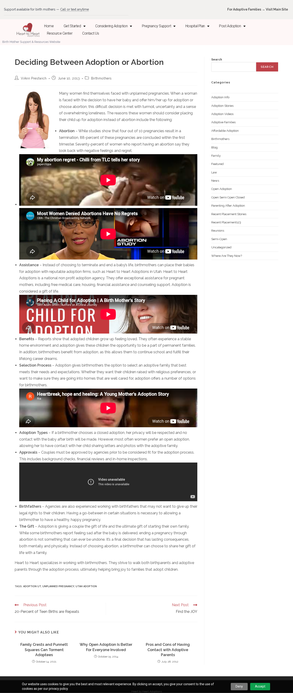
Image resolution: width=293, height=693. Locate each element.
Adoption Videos (222, 114)
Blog (214, 147)
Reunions (217, 230)
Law (214, 172)
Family (216, 155)
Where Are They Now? (226, 255)
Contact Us (90, 33)
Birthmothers (101, 78)
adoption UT (32, 586)
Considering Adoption (111, 26)
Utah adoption (86, 586)
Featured (217, 164)
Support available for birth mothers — (46, 9)
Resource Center (59, 33)
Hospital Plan (195, 26)
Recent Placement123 (226, 222)
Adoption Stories (222, 105)
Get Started (72, 26)
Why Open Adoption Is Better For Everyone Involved (106, 647)
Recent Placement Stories (228, 214)
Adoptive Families (223, 122)
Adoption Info (220, 97)
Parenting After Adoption (228, 205)
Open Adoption (221, 189)
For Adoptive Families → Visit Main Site (257, 9)
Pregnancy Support (156, 26)
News (215, 180)
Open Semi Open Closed (228, 197)
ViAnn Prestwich (34, 78)
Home (49, 26)
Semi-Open (219, 239)
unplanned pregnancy (58, 586)
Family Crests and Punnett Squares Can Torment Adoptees (44, 649)
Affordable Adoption (225, 130)
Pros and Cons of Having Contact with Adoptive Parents (168, 649)
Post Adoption (230, 26)
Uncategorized (221, 247)
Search (216, 59)
